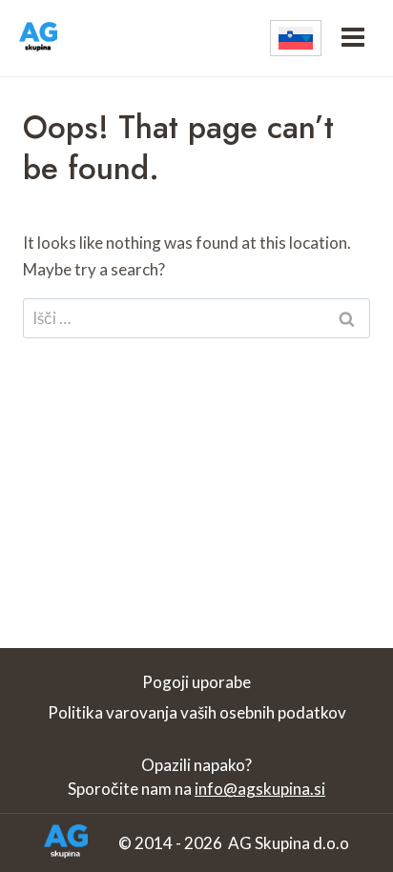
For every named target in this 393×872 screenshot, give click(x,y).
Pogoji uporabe (196, 682)
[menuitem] (295, 38)
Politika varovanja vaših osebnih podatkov (197, 712)
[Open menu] (352, 38)
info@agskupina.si (260, 789)
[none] (295, 38)
